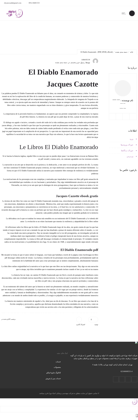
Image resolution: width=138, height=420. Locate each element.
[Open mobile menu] (124, 13)
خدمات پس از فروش (53, 378)
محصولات (57, 367)
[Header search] (132, 14)
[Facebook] (131, 3)
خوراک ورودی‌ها (127, 145)
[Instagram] (125, 3)
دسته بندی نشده (121, 52)
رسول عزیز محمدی (77, 62)
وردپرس (130, 156)
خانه (131, 52)
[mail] (107, 3)
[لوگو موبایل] (134, 404)
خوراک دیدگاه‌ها (127, 151)
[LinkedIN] (119, 3)
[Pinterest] (113, 3)
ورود (131, 139)
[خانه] (14, 17)
